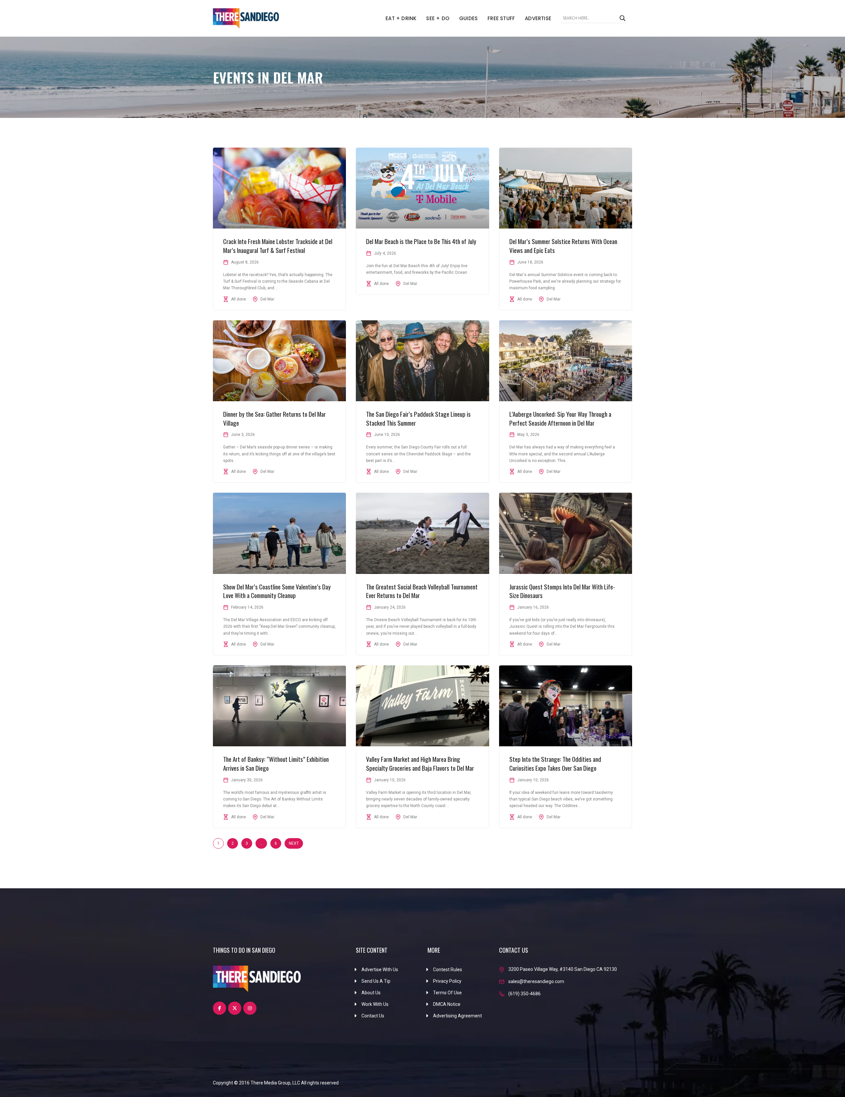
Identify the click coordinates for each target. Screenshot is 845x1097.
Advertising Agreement (457, 1015)
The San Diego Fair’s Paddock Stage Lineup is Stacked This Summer (418, 418)
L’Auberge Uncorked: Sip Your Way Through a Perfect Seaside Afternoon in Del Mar (560, 418)
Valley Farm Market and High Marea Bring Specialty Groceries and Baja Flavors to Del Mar (420, 763)
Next (294, 843)
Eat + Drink (401, 18)
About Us (371, 992)
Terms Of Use (447, 992)
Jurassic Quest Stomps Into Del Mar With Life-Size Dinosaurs (562, 591)
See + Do (437, 18)
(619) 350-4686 (524, 993)
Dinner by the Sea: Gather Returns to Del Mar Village (274, 418)
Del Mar (267, 299)
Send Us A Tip (375, 981)
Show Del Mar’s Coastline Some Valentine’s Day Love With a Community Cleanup (277, 591)
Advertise (538, 18)
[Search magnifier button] (622, 18)
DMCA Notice (446, 1004)
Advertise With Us (379, 969)
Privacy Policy (447, 981)
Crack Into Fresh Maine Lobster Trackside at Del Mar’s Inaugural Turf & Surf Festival (277, 245)
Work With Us (375, 1004)
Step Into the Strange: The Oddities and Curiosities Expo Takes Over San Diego (555, 763)
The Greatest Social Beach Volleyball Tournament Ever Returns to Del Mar (422, 591)
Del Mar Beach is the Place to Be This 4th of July (421, 241)
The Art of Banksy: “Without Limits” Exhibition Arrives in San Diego (276, 763)
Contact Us (372, 1015)
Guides (468, 18)
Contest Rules (447, 969)
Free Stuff (501, 18)
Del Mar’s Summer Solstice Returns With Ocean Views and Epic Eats (563, 245)
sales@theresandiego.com (536, 981)
